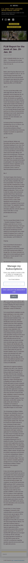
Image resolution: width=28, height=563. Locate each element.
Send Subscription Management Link (14, 291)
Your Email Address (14, 279)
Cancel (14, 296)
